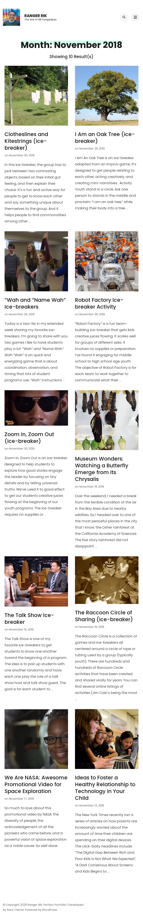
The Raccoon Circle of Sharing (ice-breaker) (104, 616)
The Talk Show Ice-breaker (29, 618)
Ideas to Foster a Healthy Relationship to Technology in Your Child (105, 788)
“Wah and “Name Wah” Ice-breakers (35, 303)
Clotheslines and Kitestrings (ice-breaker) (26, 141)
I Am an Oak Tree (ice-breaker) (105, 137)
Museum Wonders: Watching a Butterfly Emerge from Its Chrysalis (101, 469)
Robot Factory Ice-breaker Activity (99, 303)
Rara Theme (15, 910)
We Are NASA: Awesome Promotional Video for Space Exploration (36, 784)
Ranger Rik (35, 15)
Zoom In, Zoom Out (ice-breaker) (29, 438)
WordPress (49, 910)
